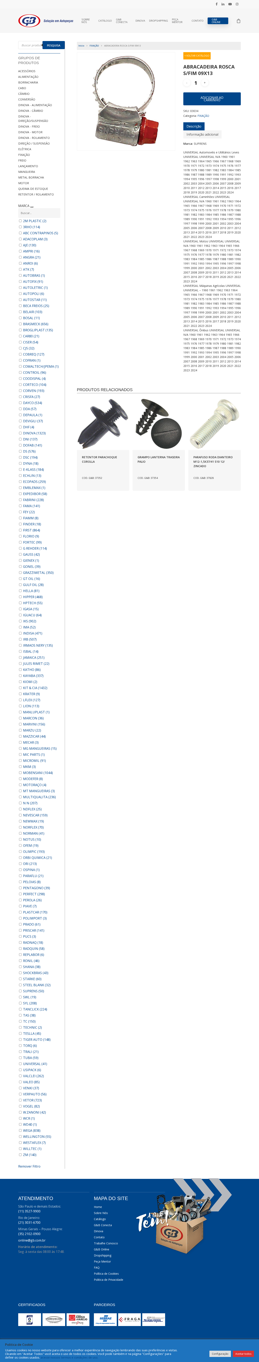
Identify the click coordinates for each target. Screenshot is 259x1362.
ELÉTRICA (24, 149)
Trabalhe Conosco (106, 1243)
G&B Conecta (121, 20)
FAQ (97, 1267)
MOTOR (23, 183)
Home (98, 1207)
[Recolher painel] (31, 207)
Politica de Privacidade (108, 1280)
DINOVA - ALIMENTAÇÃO (35, 105)
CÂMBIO (24, 94)
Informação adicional (202, 134)
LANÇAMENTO (28, 166)
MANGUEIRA (26, 172)
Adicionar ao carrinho (212, 98)
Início (81, 45)
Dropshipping (158, 20)
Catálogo (105, 20)
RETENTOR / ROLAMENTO (36, 194)
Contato (198, 20)
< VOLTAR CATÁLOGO (196, 55)
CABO (22, 88)
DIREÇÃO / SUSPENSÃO (34, 143)
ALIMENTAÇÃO (28, 77)
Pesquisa (53, 45)
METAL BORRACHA (31, 177)
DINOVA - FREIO (29, 126)
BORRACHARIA (28, 82)
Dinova (140, 20)
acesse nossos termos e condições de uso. (69, 1357)
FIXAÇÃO (24, 155)
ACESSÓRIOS (26, 71)
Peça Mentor (177, 20)
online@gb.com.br (32, 1240)
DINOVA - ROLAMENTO (34, 138)
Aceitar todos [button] (243, 1354)
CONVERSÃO (26, 99)
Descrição (194, 126)
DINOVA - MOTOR (30, 132)
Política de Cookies (106, 1273)
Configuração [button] (220, 1354)
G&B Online (216, 20)
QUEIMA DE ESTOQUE (33, 189)
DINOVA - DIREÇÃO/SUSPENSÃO (33, 118)
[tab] (194, 126)
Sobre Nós (86, 20)
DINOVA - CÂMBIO (30, 111)
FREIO (22, 160)
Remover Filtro (29, 1166)
